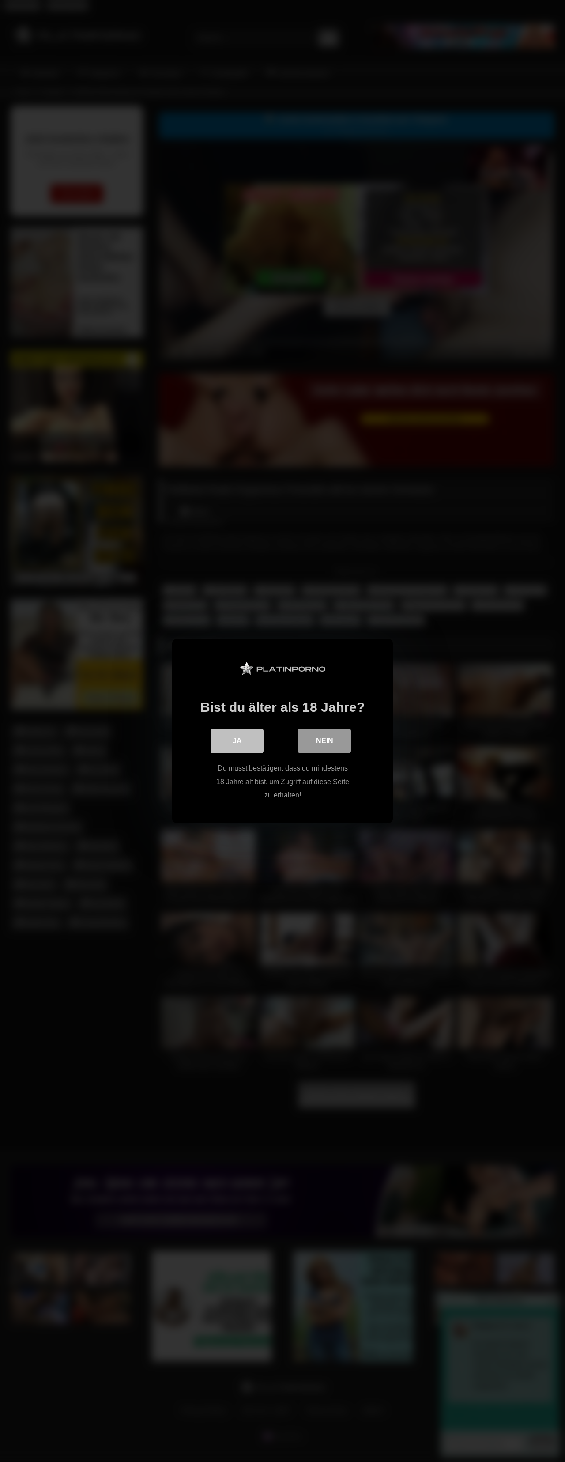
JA (237, 740)
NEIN (324, 740)
